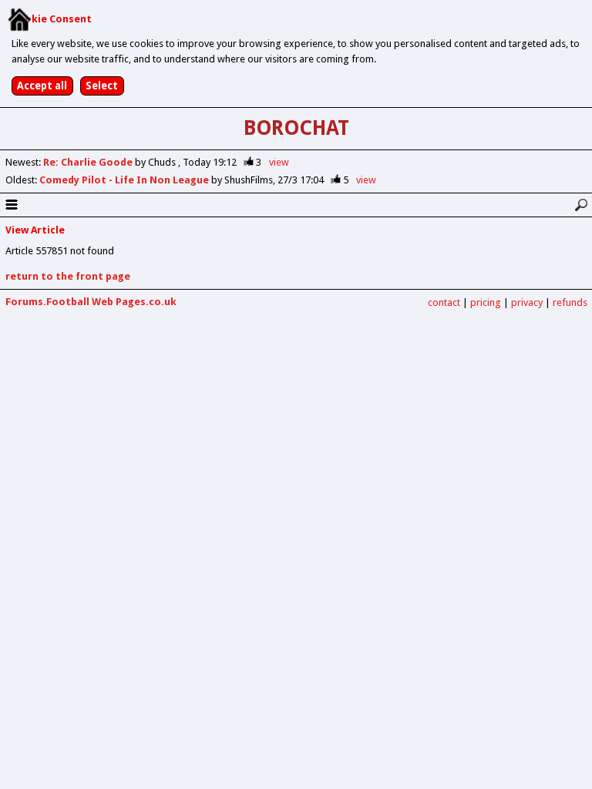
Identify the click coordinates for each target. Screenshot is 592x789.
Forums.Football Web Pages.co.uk (91, 301)
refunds (570, 302)
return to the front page (67, 276)
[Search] (581, 205)
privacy (527, 302)
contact (444, 302)
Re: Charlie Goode (89, 162)
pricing (485, 302)
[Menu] (11, 205)
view (279, 162)
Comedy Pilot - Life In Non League (125, 180)
